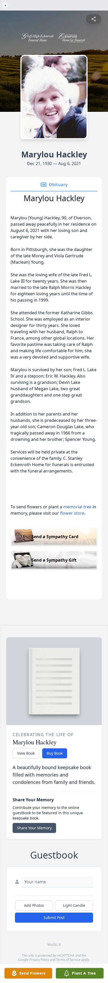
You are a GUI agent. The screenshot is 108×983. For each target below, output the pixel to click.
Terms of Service (68, 959)
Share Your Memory (34, 827)
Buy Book (55, 753)
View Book (26, 753)
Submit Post (54, 917)
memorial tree (77, 507)
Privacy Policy (39, 959)
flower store (72, 513)
